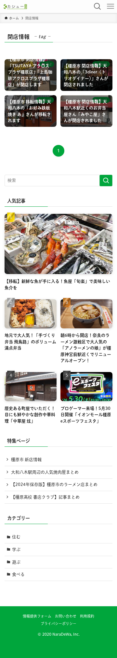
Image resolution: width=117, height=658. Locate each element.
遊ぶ (16, 562)
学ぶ (16, 549)
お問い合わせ (65, 616)
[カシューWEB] (15, 6)
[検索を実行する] (105, 180)
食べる (18, 574)
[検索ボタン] (97, 6)
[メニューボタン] (110, 6)
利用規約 (87, 616)
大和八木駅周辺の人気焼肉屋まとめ (45, 472)
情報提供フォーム (37, 616)
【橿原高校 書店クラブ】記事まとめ (45, 497)
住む (16, 537)
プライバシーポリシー (58, 623)
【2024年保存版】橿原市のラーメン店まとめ (54, 484)
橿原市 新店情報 (26, 459)
